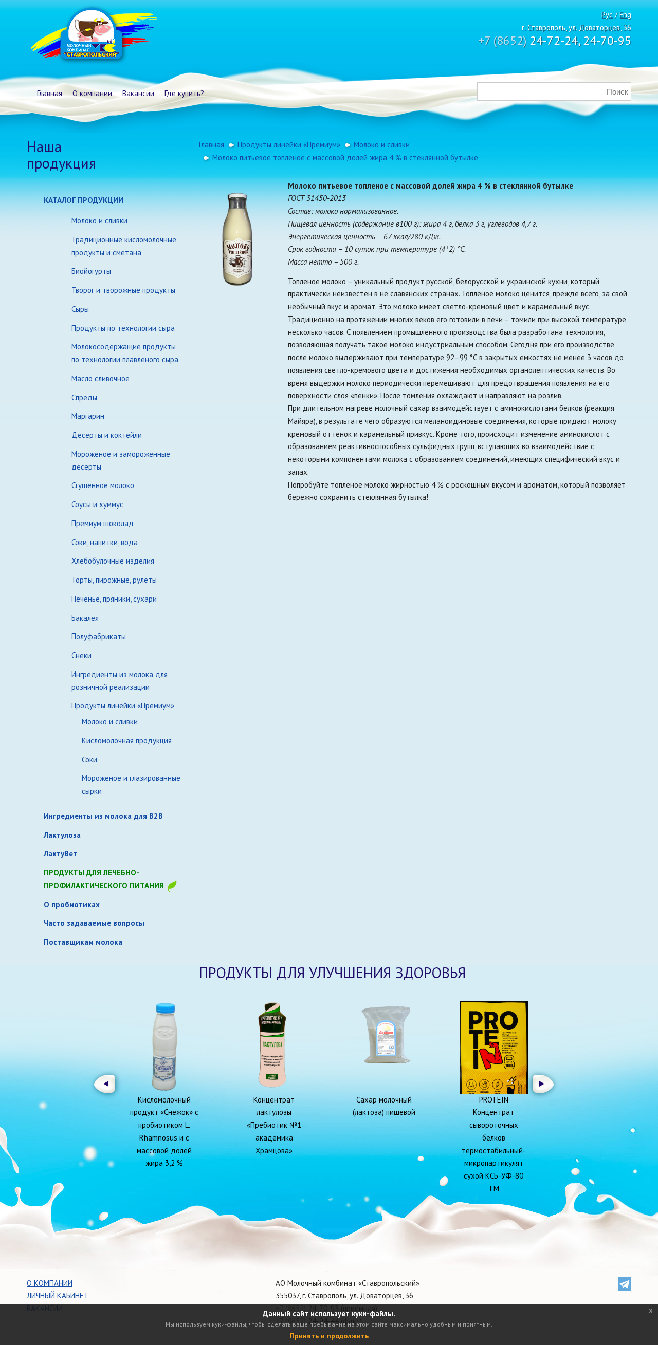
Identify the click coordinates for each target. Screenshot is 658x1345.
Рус (607, 15)
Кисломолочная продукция (127, 740)
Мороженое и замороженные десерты (120, 460)
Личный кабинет (58, 1295)
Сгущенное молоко (102, 485)
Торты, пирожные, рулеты (114, 580)
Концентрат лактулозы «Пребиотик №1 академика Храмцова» (274, 1125)
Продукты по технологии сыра (123, 328)
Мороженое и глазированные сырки (131, 784)
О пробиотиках (72, 904)
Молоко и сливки (99, 221)
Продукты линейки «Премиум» (122, 706)
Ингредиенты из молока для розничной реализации (119, 680)
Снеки (81, 655)
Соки (89, 759)
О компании (92, 93)
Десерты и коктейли (106, 435)
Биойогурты (91, 271)
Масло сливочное (100, 378)
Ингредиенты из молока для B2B (103, 816)
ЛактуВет (60, 853)
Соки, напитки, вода (104, 542)
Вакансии (138, 93)
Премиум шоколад (102, 523)
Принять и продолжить (329, 1335)
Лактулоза (62, 835)
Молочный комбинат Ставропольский (93, 36)
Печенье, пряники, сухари (114, 599)
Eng (625, 15)
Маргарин (87, 416)
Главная (49, 93)
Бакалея (85, 618)
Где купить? (184, 93)
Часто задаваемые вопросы (94, 923)
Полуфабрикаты (98, 636)
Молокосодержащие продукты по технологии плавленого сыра (124, 353)
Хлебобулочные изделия (112, 561)
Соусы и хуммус (97, 504)
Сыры (80, 309)
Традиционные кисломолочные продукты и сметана (123, 246)
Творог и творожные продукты (123, 290)
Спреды (84, 397)
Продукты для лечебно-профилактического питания (105, 879)
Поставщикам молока (83, 942)
